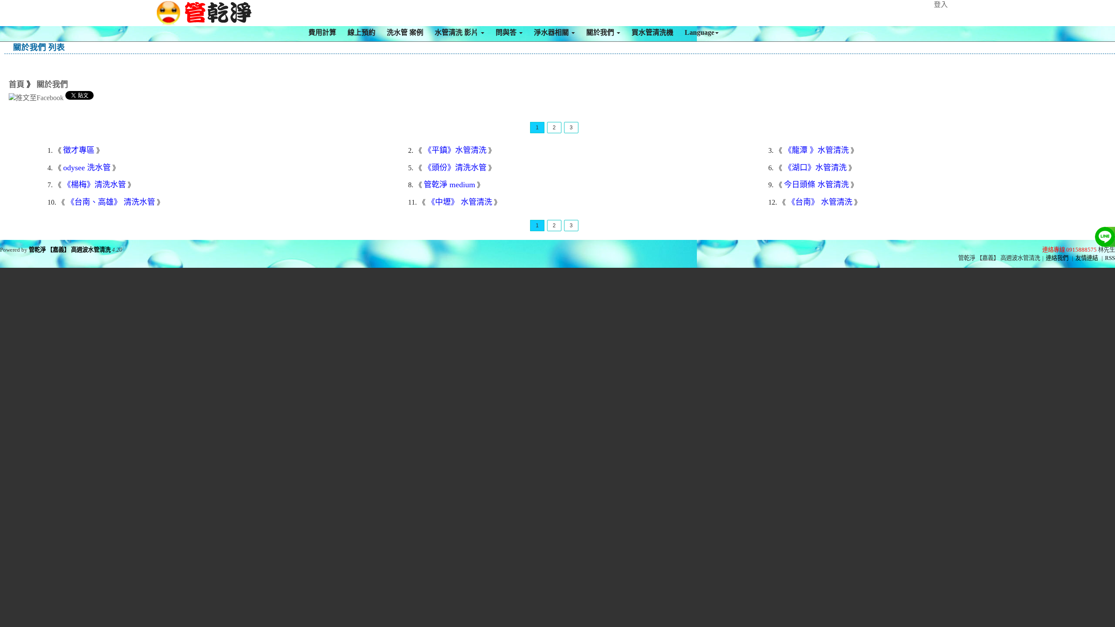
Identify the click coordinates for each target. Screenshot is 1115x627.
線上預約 (361, 32)
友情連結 (1086, 258)
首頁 (16, 84)
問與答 (507, 32)
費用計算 (322, 32)
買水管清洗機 (652, 32)
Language (699, 32)
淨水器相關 (552, 32)
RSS (1110, 258)
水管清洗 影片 (457, 32)
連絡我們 (1057, 258)
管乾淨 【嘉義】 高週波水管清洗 (70, 249)
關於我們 (601, 32)
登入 (941, 4)
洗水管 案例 (405, 32)
